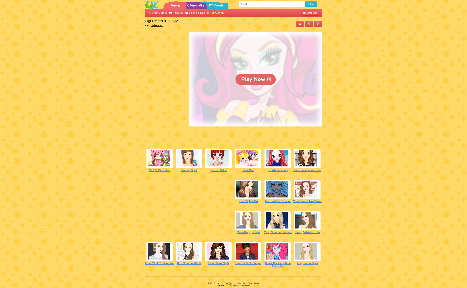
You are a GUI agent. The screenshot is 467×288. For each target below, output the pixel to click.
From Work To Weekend (159, 263)
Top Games (217, 12)
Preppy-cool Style (307, 263)
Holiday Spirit (189, 170)
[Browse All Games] (176, 4)
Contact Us (218, 283)
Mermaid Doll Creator (278, 201)
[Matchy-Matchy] (318, 24)
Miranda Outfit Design (248, 263)
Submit (311, 4)
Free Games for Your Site (235, 283)
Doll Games (157, 25)
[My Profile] (216, 4)
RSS (210, 283)
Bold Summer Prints (189, 263)
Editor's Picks (197, 12)
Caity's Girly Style (159, 170)
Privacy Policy (253, 283)
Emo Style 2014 (248, 201)
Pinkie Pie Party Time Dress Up (278, 265)
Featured (178, 12)
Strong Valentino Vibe (307, 232)
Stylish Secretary (278, 170)
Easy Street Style (218, 263)
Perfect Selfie (219, 170)
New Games (159, 12)
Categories (311, 13)
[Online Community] (196, 4)
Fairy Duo (248, 170)
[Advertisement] (166, 86)
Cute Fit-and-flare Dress (307, 201)
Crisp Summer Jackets (278, 232)
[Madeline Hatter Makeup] (309, 24)
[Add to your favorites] (300, 24)
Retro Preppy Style (248, 232)
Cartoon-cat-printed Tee (307, 170)
